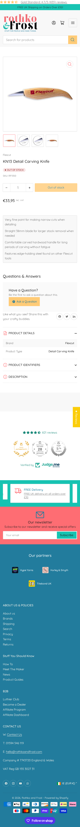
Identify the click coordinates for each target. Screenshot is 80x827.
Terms (7, 639)
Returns (8, 644)
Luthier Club (11, 699)
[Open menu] (73, 23)
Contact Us (14, 734)
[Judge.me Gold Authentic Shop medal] (21, 448)
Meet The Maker (13, 669)
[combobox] (40, 39)
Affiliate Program (14, 709)
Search (7, 629)
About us (9, 613)
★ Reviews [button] (76, 417)
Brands (8, 618)
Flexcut (7, 154)
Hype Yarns (26, 570)
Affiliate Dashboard (16, 715)
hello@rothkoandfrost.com (24, 752)
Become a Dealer (14, 704)
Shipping (8, 624)
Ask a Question (26, 301)
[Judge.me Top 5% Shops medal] (58, 448)
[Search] (72, 40)
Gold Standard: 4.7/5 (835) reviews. (44, 2)
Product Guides (13, 679)
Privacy (8, 634)
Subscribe (66, 535)
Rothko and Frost (32, 797)
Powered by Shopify (56, 797)
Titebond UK (44, 583)
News (6, 674)
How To (8, 664)
